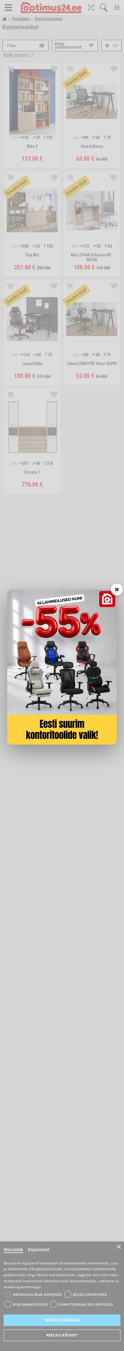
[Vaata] (62, 667)
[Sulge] (117, 589)
